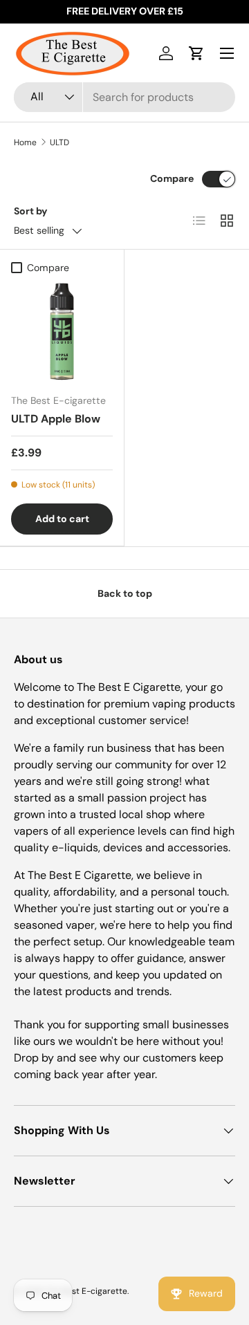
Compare (172, 178)
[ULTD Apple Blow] (62, 331)
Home (25, 142)
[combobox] (124, 97)
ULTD (59, 142)
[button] (196, 53)
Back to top (125, 593)
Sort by (31, 211)
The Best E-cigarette (86, 1291)
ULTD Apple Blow (55, 418)
